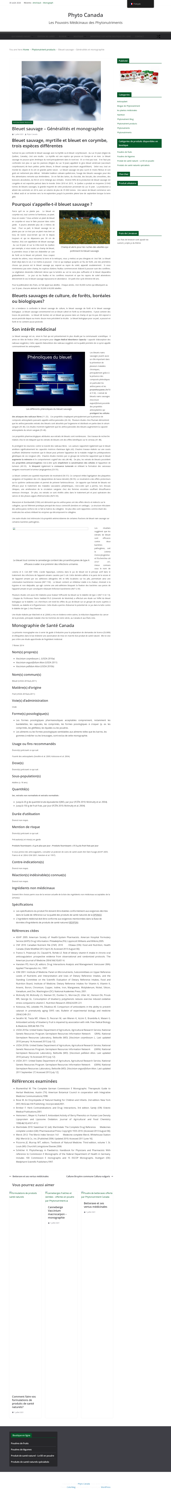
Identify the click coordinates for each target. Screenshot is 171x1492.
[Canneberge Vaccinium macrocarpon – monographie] (61, 1193)
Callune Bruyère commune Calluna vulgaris (88, 1176)
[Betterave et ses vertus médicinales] (97, 1193)
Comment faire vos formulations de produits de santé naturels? (24, 1402)
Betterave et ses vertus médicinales (31, 1176)
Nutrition (121, 114)
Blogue (62, 36)
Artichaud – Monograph (43, 2)
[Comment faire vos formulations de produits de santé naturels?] (25, 1193)
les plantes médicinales (127, 110)
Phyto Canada (85, 14)
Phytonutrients (123, 128)
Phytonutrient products (22, 122)
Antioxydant (122, 101)
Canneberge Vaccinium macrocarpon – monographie (57, 1212)
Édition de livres (46, 36)
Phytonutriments (124, 132)
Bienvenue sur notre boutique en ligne (110, 36)
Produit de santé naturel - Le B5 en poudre (135, 161)
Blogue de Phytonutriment (128, 106)
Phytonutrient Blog (125, 119)
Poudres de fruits (124, 152)
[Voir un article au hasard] (158, 36)
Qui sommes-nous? (20, 36)
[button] (31, 36)
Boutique (78, 36)
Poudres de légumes (126, 156)
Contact (139, 36)
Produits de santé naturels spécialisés (133, 165)
